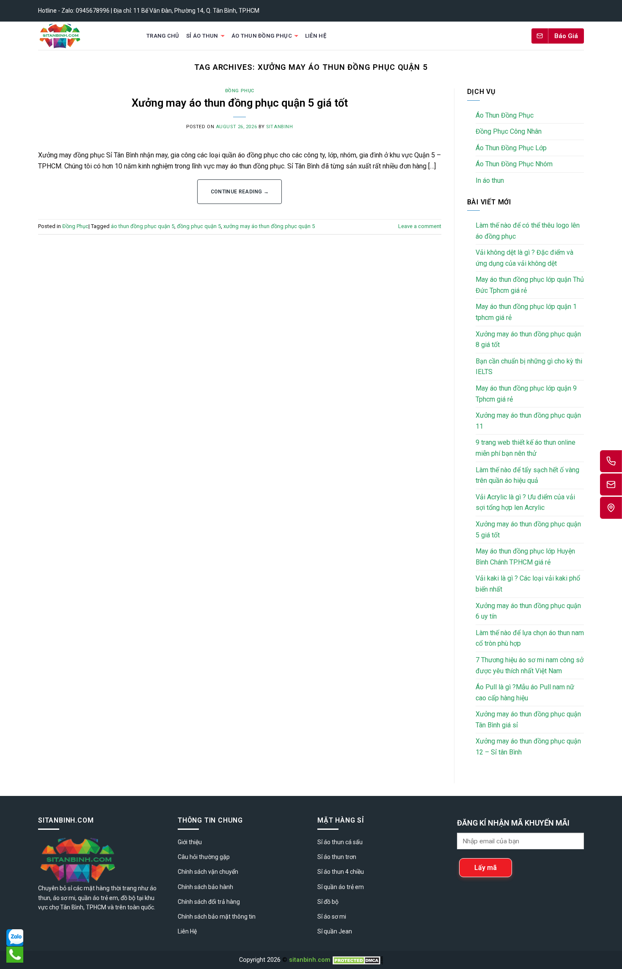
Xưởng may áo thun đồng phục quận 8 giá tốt (528, 339)
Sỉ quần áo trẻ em (340, 887)
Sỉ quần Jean (334, 931)
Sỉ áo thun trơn (336, 856)
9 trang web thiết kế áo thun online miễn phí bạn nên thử (525, 447)
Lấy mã (485, 868)
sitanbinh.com (309, 959)
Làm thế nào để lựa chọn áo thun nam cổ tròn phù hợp (530, 638)
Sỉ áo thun (202, 36)
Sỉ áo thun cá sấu (340, 842)
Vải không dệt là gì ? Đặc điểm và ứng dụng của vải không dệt (524, 257)
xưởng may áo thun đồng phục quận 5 (269, 226)
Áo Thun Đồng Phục (261, 36)
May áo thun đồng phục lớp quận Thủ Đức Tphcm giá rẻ (530, 285)
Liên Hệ (315, 36)
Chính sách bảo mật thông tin (217, 916)
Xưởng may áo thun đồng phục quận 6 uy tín (528, 611)
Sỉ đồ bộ (328, 901)
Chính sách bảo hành (205, 887)
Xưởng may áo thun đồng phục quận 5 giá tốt (240, 102)
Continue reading (240, 192)
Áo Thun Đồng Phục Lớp (511, 148)
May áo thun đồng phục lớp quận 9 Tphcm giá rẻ (526, 393)
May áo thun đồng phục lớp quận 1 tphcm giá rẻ (526, 312)
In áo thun (490, 180)
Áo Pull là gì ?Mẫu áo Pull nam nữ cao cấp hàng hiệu (525, 692)
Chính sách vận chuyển (208, 871)
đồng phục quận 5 (199, 226)
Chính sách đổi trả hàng (209, 901)
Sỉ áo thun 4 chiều (340, 871)
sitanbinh (279, 126)
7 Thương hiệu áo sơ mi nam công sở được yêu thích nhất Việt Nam (529, 665)
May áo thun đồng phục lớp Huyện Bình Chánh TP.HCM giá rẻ (525, 556)
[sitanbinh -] (84, 36)
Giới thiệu (190, 842)
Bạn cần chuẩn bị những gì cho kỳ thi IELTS (529, 366)
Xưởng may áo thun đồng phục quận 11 (528, 420)
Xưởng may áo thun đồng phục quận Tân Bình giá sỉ (528, 719)
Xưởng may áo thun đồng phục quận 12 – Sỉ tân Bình (528, 746)
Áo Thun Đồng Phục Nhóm (514, 164)
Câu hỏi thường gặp (204, 856)
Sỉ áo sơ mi (331, 916)
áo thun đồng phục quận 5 (142, 226)
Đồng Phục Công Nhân (509, 131)
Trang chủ (162, 36)
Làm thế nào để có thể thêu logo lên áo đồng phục (528, 230)
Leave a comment (419, 226)
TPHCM (96, 907)
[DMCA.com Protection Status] (357, 959)
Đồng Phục (239, 91)
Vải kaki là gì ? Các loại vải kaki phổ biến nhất (528, 583)
